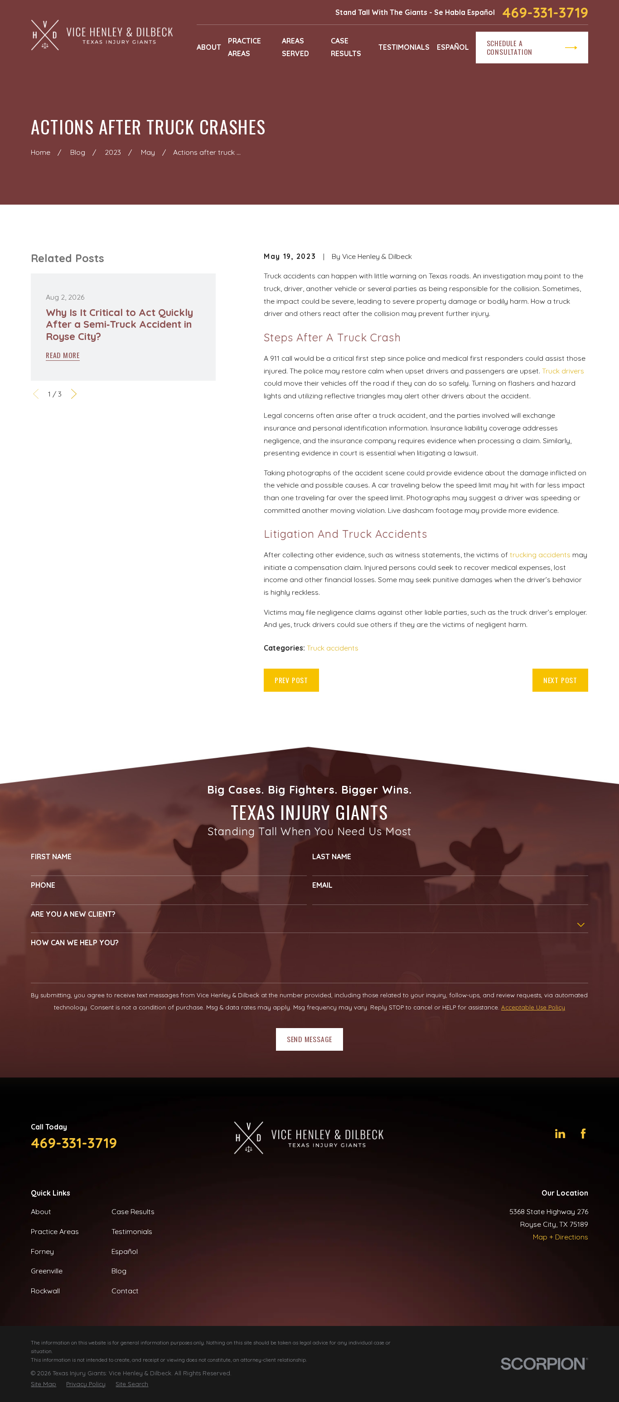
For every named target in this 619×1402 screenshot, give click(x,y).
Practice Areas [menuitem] (244, 47)
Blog (118, 1270)
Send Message (309, 1039)
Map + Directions (560, 1236)
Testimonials (131, 1231)
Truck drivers (563, 370)
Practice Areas (55, 1231)
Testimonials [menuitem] (404, 47)
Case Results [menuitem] (346, 47)
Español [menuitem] (453, 47)
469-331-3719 (545, 12)
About (41, 1211)
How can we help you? (75, 942)
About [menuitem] (209, 47)
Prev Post (291, 680)
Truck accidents (332, 647)
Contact (125, 1290)
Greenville (47, 1270)
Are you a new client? (73, 914)
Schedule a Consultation (509, 47)
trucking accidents (540, 554)
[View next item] (74, 394)
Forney (42, 1251)
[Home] (102, 36)
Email (322, 885)
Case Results (133, 1211)
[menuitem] (43, 1384)
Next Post (560, 680)
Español (124, 1251)
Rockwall (45, 1290)
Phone (43, 885)
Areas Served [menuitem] (295, 47)
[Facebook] (583, 1134)
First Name (51, 856)
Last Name (331, 856)
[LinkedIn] (560, 1134)
